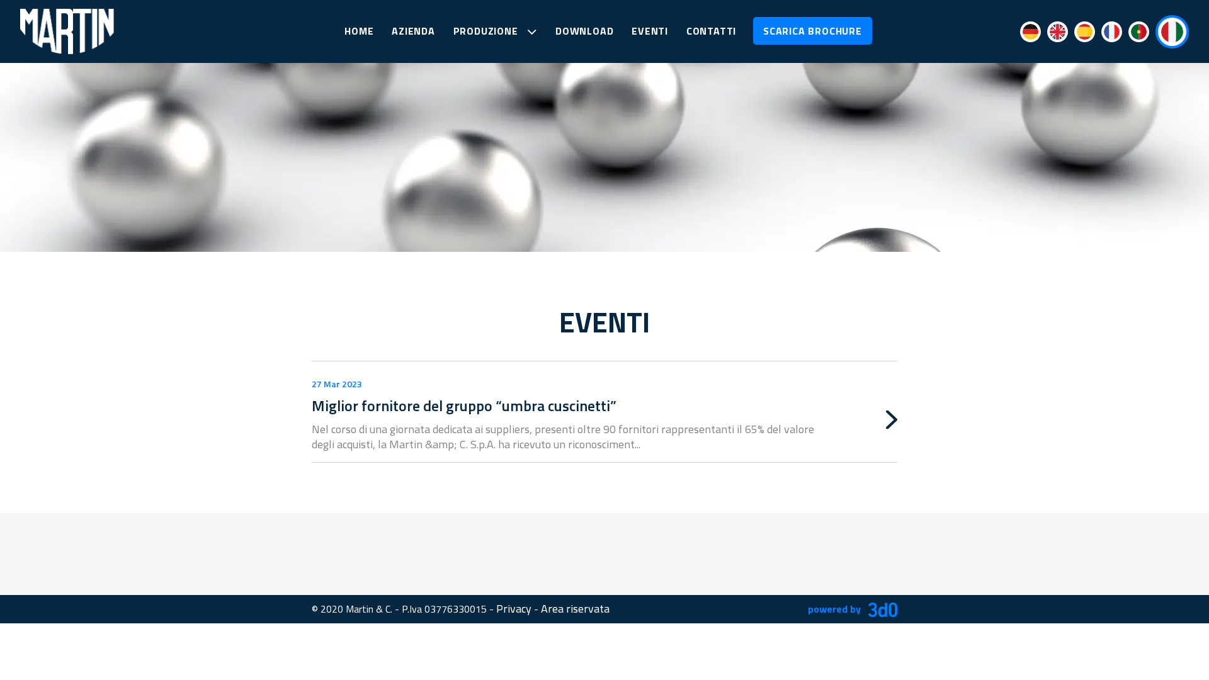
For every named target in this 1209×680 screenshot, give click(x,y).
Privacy (513, 608)
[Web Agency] (880, 608)
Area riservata (575, 608)
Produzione (487, 30)
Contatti (711, 30)
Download (584, 30)
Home (358, 30)
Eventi (650, 30)
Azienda (413, 30)
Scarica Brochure (812, 30)
